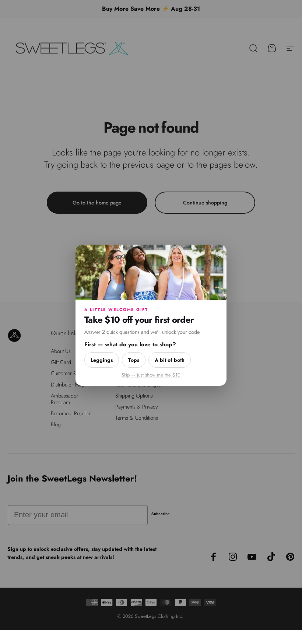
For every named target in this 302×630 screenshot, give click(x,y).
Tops (133, 359)
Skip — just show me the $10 (151, 374)
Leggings (102, 359)
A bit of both (170, 359)
